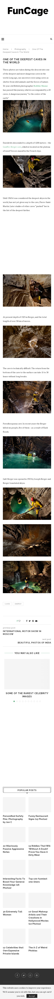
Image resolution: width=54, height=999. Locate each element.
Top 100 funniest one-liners (38, 880)
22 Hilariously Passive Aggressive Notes (13, 849)
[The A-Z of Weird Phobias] (40, 936)
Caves (7, 604)
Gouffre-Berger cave (12, 146)
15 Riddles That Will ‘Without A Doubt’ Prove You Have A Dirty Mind (39, 850)
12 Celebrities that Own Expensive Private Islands (13, 950)
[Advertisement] (27, 24)
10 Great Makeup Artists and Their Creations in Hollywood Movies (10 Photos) (39, 917)
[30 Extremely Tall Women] (14, 900)
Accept (32, 996)
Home (5, 49)
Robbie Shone (41, 85)
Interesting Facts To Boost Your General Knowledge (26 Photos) (14, 883)
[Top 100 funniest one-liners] (40, 867)
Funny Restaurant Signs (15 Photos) (38, 817)
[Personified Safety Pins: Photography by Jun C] (14, 804)
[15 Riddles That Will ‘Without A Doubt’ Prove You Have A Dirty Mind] (40, 834)
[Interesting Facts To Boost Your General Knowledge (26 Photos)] (14, 867)
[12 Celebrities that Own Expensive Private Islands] (14, 936)
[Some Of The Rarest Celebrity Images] (27, 674)
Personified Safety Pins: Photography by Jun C (13, 819)
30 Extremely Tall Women (12, 913)
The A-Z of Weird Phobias (38, 949)
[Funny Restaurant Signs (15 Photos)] (40, 804)
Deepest (18, 604)
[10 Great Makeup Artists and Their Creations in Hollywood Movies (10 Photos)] (40, 900)
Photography (20, 49)
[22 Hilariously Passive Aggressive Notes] (14, 834)
